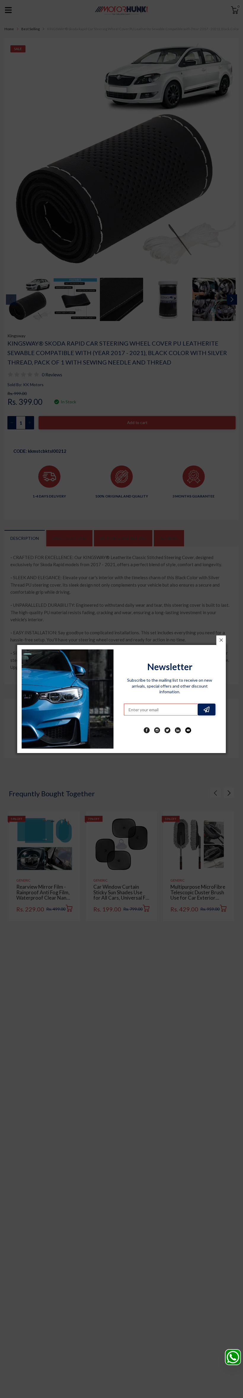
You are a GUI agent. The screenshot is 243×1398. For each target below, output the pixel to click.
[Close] (221, 640)
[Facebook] (147, 730)
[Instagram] (157, 730)
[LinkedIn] (178, 730)
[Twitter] (167, 730)
